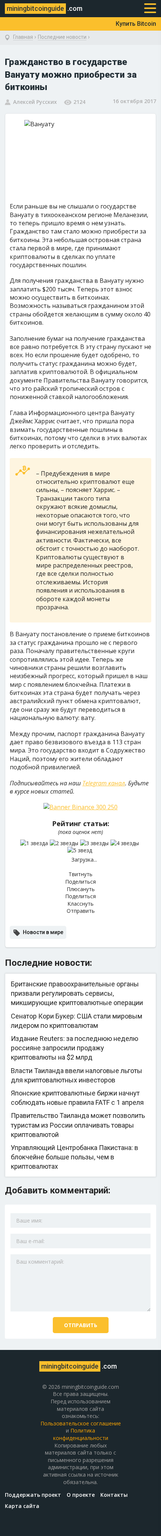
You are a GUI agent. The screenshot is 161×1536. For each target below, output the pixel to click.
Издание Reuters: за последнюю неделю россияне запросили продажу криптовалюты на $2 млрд (74, 1048)
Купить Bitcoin (136, 23)
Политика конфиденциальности (80, 1434)
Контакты (114, 1494)
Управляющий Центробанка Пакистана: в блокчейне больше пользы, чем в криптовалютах (74, 1157)
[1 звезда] (35, 843)
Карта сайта (22, 1505)
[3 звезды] (95, 843)
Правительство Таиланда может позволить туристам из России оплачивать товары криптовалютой (78, 1125)
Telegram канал (103, 783)
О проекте (81, 1494)
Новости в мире (43, 932)
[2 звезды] (65, 843)
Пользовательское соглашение (80, 1423)
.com (44, 8)
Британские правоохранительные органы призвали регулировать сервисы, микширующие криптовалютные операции (77, 993)
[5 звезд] (80, 850)
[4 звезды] (125, 843)
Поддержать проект (33, 1494)
